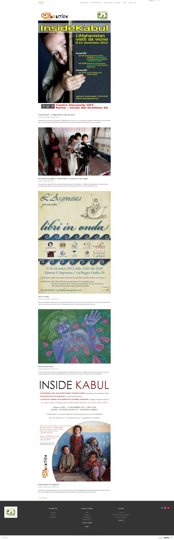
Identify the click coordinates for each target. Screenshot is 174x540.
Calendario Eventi (55, 117)
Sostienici (121, 508)
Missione (87, 515)
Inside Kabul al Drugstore (48, 484)
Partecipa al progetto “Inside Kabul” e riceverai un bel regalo (63, 178)
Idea (87, 512)
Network (53, 515)
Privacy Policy (5, 537)
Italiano (152, 0)
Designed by (161, 537)
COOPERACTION (84, 2)
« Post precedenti (42, 498)
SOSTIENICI (117, 2)
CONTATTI (130, 2)
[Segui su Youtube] (168, 508)
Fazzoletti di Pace (87, 519)
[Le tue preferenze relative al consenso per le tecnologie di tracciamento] (171, 537)
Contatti (121, 520)
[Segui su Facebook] (162, 508)
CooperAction (53, 508)
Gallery (52, 181)
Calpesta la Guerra (87, 508)
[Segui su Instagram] (165, 508)
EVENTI (124, 2)
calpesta (41, 117)
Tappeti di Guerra (87, 523)
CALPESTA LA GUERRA (96, 2)
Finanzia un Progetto (121, 517)
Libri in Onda (43, 296)
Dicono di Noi (53, 517)
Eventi (87, 526)
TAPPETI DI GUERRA (108, 2)
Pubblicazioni (87, 517)
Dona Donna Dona (45, 366)
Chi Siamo (52, 512)
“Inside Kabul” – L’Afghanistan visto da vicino (56, 114)
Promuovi (121, 512)
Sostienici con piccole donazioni (121, 515)
